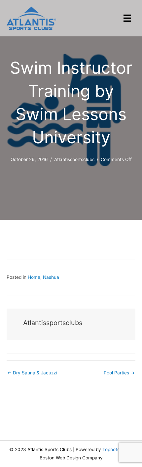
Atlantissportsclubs (74, 159)
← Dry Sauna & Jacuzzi (32, 372)
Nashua (51, 277)
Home (34, 277)
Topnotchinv (115, 449)
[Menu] (127, 18)
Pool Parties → (119, 372)
